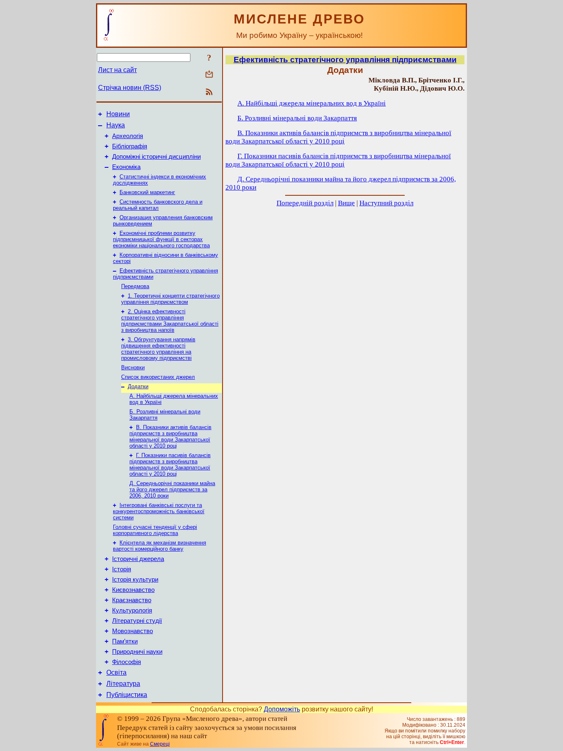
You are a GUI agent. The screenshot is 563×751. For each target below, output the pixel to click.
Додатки (138, 386)
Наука (115, 125)
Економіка (126, 167)
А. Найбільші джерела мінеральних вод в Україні (311, 103)
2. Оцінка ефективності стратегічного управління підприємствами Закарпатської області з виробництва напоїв (169, 320)
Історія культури (135, 579)
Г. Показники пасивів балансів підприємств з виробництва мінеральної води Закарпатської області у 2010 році (170, 464)
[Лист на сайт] (209, 74)
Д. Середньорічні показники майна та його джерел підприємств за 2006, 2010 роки (172, 489)
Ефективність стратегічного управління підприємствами (345, 59)
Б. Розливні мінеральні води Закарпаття (297, 118)
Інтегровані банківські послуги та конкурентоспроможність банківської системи (158, 511)
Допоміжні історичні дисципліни (156, 156)
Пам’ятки (125, 641)
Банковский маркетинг (147, 192)
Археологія (127, 136)
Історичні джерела (138, 559)
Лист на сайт (117, 69)
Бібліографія (129, 146)
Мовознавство (132, 631)
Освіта (116, 672)
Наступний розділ (386, 203)
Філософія (126, 662)
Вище (346, 203)
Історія (121, 569)
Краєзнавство (131, 600)
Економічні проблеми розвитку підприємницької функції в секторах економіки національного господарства (161, 239)
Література (123, 683)
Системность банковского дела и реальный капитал (157, 205)
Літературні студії (137, 620)
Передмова (135, 286)
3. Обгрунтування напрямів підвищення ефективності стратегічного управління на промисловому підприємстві (158, 348)
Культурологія (132, 610)
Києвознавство (133, 590)
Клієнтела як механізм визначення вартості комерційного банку (159, 546)
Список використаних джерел (158, 377)
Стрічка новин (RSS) (129, 87)
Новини (118, 113)
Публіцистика (126, 694)
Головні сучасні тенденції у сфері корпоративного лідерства (155, 530)
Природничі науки (137, 651)
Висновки (133, 367)
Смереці (160, 744)
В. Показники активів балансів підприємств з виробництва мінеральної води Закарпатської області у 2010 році (170, 436)
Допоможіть (282, 709)
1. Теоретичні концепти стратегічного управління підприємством (170, 299)
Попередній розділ (305, 203)
